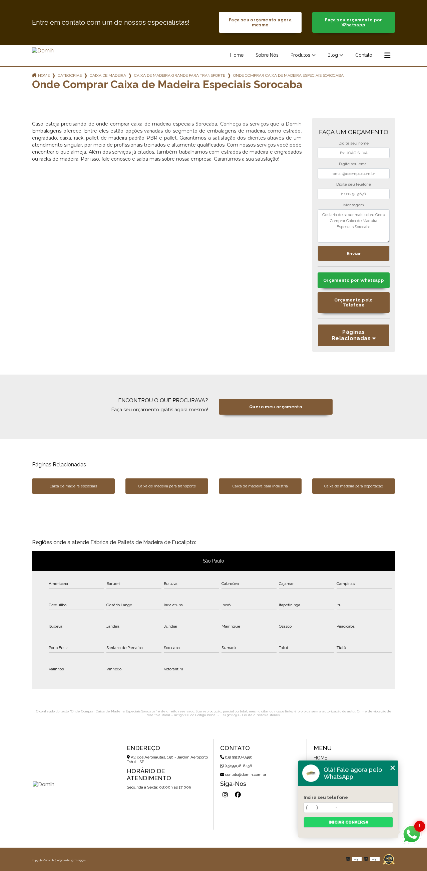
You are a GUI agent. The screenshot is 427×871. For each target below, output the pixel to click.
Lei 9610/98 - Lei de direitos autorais (250, 715)
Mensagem (353, 205)
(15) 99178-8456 (238, 757)
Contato (363, 55)
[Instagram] (225, 795)
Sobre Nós (267, 55)
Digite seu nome (354, 143)
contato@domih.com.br (245, 774)
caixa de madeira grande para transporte (179, 75)
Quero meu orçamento (275, 406)
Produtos (300, 55)
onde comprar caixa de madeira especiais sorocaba (288, 75)
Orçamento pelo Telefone (353, 302)
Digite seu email (354, 164)
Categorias (70, 75)
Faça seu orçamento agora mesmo (260, 22)
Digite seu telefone (353, 184)
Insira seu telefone (326, 797)
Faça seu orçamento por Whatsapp (353, 22)
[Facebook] (238, 795)
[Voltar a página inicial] (43, 50)
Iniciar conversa (348, 822)
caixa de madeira (108, 75)
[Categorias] (387, 55)
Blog (333, 55)
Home (237, 55)
